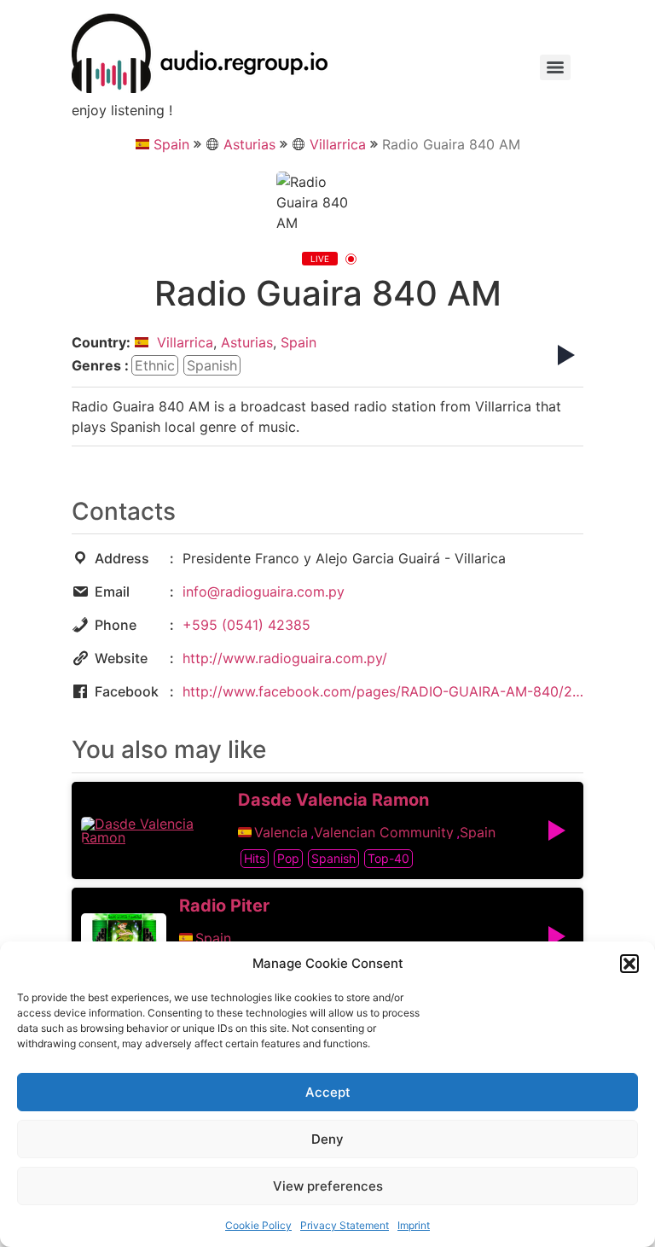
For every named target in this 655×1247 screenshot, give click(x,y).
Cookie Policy (258, 1225)
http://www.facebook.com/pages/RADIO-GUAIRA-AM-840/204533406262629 (383, 691)
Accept (328, 1092)
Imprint (413, 1225)
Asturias (249, 144)
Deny (327, 1139)
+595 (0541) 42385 (246, 624)
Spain (171, 144)
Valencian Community (384, 832)
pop (288, 858)
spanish (212, 365)
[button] (629, 963)
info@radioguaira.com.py (264, 591)
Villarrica (338, 144)
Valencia (281, 832)
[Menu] (555, 67)
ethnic (155, 365)
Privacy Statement (344, 1225)
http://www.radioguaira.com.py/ (285, 658)
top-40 (388, 858)
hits (254, 858)
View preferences (328, 1186)
